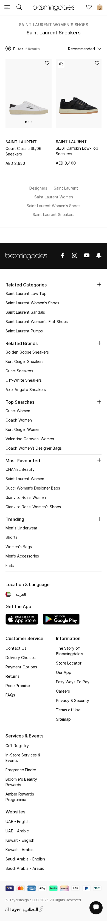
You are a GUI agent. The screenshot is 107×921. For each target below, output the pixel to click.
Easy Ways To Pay (72, 681)
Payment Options (21, 667)
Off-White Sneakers (23, 380)
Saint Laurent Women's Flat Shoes (36, 321)
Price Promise (17, 685)
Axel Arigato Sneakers (25, 389)
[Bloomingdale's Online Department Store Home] (53, 7)
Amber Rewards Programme (19, 797)
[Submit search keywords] (19, 7)
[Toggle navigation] (7, 7)
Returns (12, 676)
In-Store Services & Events (22, 758)
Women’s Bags (18, 546)
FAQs (10, 695)
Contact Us (15, 648)
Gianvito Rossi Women (25, 497)
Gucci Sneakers (19, 370)
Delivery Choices (20, 657)
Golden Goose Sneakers (27, 352)
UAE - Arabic (17, 831)
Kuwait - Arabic (19, 849)
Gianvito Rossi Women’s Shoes (33, 506)
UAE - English (17, 821)
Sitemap (63, 719)
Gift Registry (17, 745)
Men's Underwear (21, 528)
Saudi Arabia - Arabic (24, 868)
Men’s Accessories (22, 556)
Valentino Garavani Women (29, 438)
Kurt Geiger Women (23, 429)
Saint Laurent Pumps (24, 331)
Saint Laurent (21, 142)
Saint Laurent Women (24, 478)
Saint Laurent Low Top (26, 293)
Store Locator (68, 663)
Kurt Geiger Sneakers (24, 361)
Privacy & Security (72, 700)
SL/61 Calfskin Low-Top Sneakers (77, 151)
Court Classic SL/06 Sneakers (23, 151)
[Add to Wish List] (47, 63)
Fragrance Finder (20, 769)
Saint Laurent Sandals (25, 312)
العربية (20, 594)
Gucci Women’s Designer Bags (32, 488)
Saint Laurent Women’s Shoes (53, 24)
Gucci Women (17, 410)
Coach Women (18, 420)
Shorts (11, 537)
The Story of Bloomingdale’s (69, 651)
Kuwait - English (19, 840)
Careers (63, 691)
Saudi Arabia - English (25, 859)
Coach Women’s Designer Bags (33, 448)
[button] (26, 122)
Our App (63, 672)
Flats (9, 565)
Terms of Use (68, 709)
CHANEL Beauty (20, 469)
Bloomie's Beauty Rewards (21, 782)
